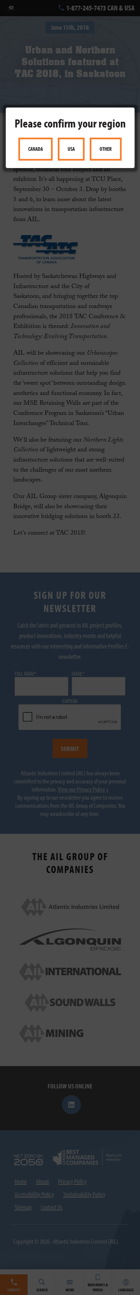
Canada (35, 148)
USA (71, 148)
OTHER (106, 148)
